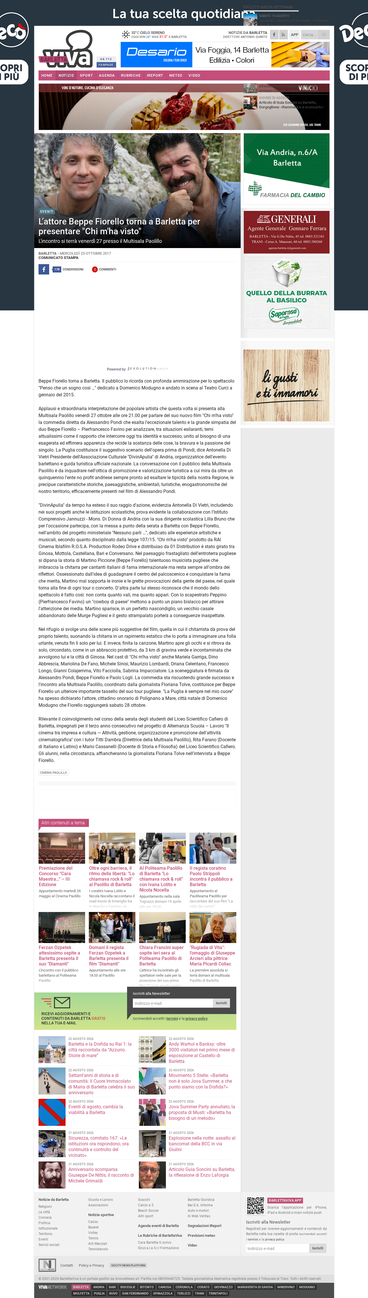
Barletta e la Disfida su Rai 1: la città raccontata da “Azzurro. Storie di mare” (100, 1049)
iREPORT (155, 75)
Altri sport (145, 1216)
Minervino (286, 1287)
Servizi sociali (49, 1245)
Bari (112, 1287)
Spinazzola (162, 1293)
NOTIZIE (66, 75)
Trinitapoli (218, 1293)
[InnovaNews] (47, 1270)
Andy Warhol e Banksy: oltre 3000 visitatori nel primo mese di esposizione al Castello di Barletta (202, 1052)
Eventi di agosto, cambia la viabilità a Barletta (95, 1109)
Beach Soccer (148, 1210)
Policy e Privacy (91, 1265)
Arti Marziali (97, 1243)
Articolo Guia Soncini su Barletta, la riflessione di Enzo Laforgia (202, 1172)
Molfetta (81, 1293)
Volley (93, 1232)
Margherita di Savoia (255, 1287)
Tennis (93, 1238)
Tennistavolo (98, 1249)
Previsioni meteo (201, 1235)
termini (172, 1018)
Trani (199, 1293)
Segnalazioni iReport (204, 1226)
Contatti (66, 1265)
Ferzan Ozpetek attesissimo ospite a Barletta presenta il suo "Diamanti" (59, 956)
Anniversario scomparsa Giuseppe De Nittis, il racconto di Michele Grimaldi (101, 1175)
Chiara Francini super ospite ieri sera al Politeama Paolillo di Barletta (161, 956)
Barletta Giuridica (201, 1199)
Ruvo (113, 1293)
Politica (44, 1223)
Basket (93, 1227)
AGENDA (107, 75)
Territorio (45, 1234)
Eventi (43, 1239)
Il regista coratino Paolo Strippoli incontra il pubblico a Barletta (211, 876)
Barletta (81, 1287)
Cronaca (45, 1217)
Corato (203, 1287)
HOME (47, 75)
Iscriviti (221, 1003)
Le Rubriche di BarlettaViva (160, 1235)
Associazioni (98, 1205)
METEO (176, 75)
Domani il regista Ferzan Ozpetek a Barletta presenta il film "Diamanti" (109, 956)
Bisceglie (127, 1287)
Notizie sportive (101, 1215)
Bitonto (147, 1287)
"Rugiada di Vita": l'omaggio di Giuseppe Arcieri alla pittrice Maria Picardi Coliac (212, 956)
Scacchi (144, 1199)
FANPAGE (106, 64)
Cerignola (184, 1287)
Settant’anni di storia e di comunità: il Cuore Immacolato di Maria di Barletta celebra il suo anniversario (101, 1084)
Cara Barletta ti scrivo (154, 1242)
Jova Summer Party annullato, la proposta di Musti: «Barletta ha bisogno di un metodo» (202, 1112)
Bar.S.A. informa (200, 1205)
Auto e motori (198, 1210)
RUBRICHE (131, 75)
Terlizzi (183, 1293)
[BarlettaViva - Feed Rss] (283, 34)
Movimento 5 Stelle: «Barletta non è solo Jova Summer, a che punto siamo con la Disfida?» (200, 1081)
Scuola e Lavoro (100, 1199)
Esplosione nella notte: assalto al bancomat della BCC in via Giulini (202, 1143)
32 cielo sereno (159, 34)
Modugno (307, 1287)
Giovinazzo (223, 1287)
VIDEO (194, 75)
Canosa (164, 1287)
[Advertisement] (137, 799)
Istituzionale (48, 1228)
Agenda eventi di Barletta (158, 1226)
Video (192, 1245)
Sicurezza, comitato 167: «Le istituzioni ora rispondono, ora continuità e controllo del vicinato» (98, 1146)
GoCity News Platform (128, 1265)
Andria (98, 1287)
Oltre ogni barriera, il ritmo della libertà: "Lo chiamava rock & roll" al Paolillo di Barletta (112, 876)
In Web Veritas (199, 1216)
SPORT (86, 75)
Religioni (45, 1206)
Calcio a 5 (146, 1205)
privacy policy (196, 1018)
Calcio (93, 1222)
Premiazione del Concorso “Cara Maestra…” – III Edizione (55, 876)
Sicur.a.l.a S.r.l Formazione (158, 1248)
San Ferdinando (135, 1293)
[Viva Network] (53, 1287)
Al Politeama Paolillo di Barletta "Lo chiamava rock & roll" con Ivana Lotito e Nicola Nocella (161, 879)
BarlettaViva (67, 47)
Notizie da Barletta (54, 1199)
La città (44, 1212)
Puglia (99, 1293)
